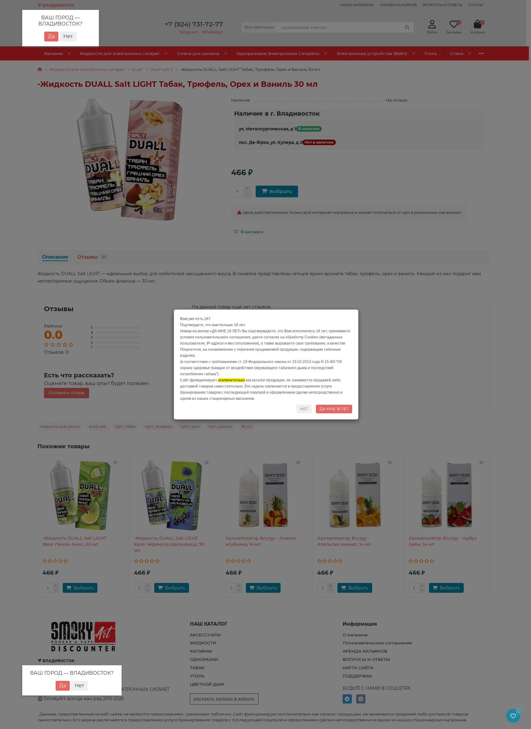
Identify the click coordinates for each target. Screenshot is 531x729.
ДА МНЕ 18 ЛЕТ (334, 409)
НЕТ (304, 409)
